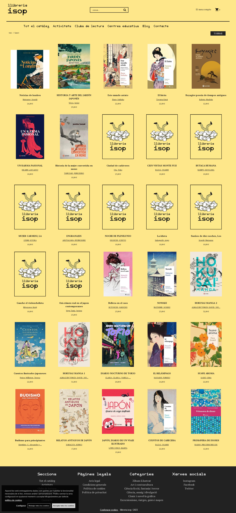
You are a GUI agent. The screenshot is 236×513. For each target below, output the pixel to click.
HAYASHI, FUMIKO (162, 377)
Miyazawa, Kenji (30, 307)
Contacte (161, 26)
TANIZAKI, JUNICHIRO (74, 173)
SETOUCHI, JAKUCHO (118, 307)
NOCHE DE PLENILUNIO (118, 235)
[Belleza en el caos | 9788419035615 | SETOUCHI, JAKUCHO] (118, 273)
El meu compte (203, 9)
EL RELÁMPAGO (162, 373)
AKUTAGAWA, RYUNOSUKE (74, 240)
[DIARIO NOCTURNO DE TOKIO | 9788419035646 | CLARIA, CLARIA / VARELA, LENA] (118, 343)
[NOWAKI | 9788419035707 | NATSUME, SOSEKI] (162, 273)
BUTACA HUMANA (206, 165)
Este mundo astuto (118, 95)
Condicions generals (94, 484)
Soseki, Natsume (206, 240)
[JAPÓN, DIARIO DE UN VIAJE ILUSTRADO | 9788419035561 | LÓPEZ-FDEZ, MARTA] (118, 410)
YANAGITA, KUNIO (74, 444)
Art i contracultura (142, 484)
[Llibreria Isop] (17, 13)
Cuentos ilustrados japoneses (30, 373)
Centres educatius (123, 26)
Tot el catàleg (36, 26)
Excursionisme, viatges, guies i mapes (141, 500)
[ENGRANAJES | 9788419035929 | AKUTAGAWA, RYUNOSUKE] (74, 206)
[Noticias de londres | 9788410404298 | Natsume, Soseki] (30, 65)
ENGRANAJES (74, 235)
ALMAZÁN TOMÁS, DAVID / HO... (206, 307)
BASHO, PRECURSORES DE (206, 444)
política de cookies (13, 500)
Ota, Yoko (118, 170)
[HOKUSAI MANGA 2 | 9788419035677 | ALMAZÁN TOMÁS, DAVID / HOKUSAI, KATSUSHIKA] (206, 273)
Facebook (189, 484)
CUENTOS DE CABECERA (162, 440)
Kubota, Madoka (206, 99)
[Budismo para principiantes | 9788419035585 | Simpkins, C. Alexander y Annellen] (30, 410)
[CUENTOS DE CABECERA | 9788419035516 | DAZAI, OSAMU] (162, 410)
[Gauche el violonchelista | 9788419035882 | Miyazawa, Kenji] (30, 273)
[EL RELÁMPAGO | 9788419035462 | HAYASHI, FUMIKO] (162, 343)
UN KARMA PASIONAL (30, 165)
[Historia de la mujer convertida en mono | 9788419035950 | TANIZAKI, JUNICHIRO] (74, 136)
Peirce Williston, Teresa (30, 377)
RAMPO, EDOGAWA (206, 170)
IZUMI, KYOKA (30, 240)
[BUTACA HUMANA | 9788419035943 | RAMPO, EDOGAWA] (206, 136)
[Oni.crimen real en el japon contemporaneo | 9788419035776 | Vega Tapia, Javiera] (74, 273)
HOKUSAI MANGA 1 (74, 373)
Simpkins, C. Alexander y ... (30, 444)
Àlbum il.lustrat (141, 481)
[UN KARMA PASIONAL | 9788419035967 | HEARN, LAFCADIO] (30, 136)
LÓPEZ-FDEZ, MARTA (118, 448)
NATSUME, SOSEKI (162, 307)
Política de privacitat (94, 492)
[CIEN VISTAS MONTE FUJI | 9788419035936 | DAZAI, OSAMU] (162, 136)
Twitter (189, 488)
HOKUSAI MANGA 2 (206, 302)
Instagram (189, 481)
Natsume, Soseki (30, 99)
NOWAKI (162, 302)
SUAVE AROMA (206, 373)
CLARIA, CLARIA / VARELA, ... (118, 377)
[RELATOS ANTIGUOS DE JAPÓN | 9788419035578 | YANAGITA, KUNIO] (74, 410)
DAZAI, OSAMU (162, 170)
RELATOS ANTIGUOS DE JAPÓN (74, 440)
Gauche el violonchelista (30, 302)
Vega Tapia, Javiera (74, 310)
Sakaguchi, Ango (162, 240)
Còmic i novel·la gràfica (141, 496)
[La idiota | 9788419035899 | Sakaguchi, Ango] (162, 206)
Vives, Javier (74, 103)
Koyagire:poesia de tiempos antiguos (206, 95)
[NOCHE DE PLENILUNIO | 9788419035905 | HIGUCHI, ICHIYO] (118, 206)
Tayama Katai (162, 99)
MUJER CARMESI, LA (30, 235)
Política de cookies (94, 488)
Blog (146, 26)
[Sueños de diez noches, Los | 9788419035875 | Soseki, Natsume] (206, 206)
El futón (162, 95)
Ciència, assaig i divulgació (142, 492)
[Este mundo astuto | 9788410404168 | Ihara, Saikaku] (118, 65)
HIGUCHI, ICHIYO (118, 240)
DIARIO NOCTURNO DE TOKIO (118, 373)
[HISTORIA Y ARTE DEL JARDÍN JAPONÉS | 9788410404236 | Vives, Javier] (74, 65)
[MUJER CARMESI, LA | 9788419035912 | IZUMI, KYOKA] (30, 206)
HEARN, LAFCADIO (30, 170)
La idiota (162, 235)
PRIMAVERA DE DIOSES (206, 440)
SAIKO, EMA (206, 377)
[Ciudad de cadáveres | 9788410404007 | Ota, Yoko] (118, 136)
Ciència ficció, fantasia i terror (141, 488)
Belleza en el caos (118, 302)
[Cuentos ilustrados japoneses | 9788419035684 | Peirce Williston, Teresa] (30, 343)
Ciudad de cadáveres (118, 165)
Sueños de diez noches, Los (206, 235)
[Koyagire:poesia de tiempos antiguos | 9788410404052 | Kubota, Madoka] (206, 65)
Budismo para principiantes (30, 440)
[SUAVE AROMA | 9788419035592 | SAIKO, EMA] (206, 343)
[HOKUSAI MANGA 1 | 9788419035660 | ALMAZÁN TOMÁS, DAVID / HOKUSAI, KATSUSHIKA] (74, 343)
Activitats (62, 26)
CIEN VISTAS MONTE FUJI (162, 165)
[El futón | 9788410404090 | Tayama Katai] (162, 65)
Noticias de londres (30, 95)
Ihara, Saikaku (118, 99)
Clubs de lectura (89, 26)
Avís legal (94, 481)
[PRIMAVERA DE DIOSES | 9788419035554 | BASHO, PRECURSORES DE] (206, 410)
